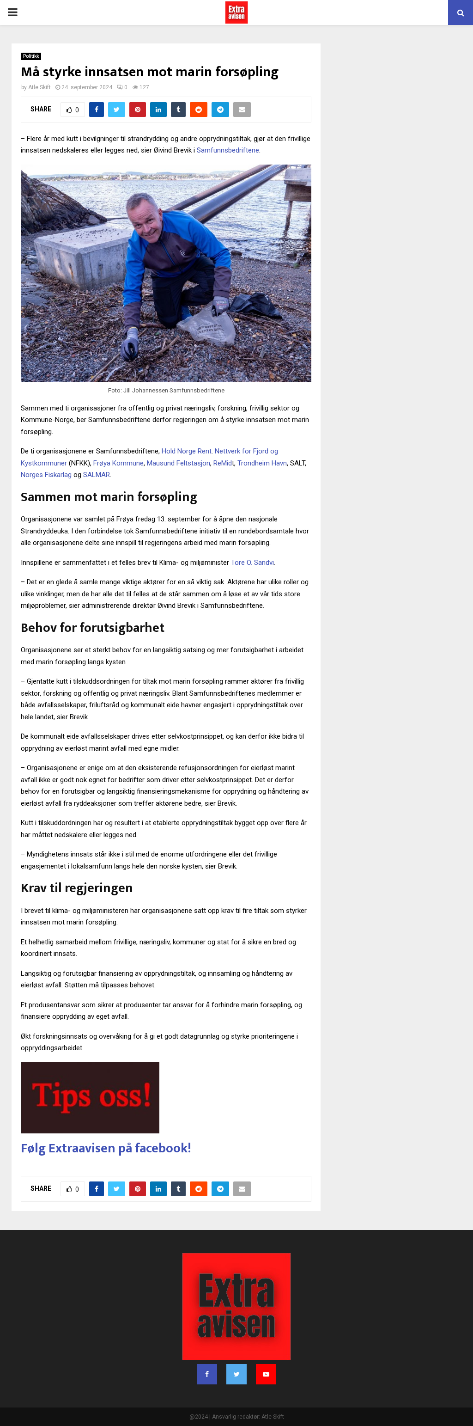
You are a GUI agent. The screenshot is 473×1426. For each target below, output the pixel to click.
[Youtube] (266, 1374)
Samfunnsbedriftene (228, 150)
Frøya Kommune (118, 463)
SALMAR (96, 475)
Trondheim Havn (262, 463)
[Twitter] (236, 1374)
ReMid (222, 463)
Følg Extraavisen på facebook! (106, 1148)
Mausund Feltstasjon (178, 463)
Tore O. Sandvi (252, 562)
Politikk (31, 56)
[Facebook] (207, 1374)
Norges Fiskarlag (46, 475)
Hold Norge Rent (187, 451)
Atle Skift (39, 87)
